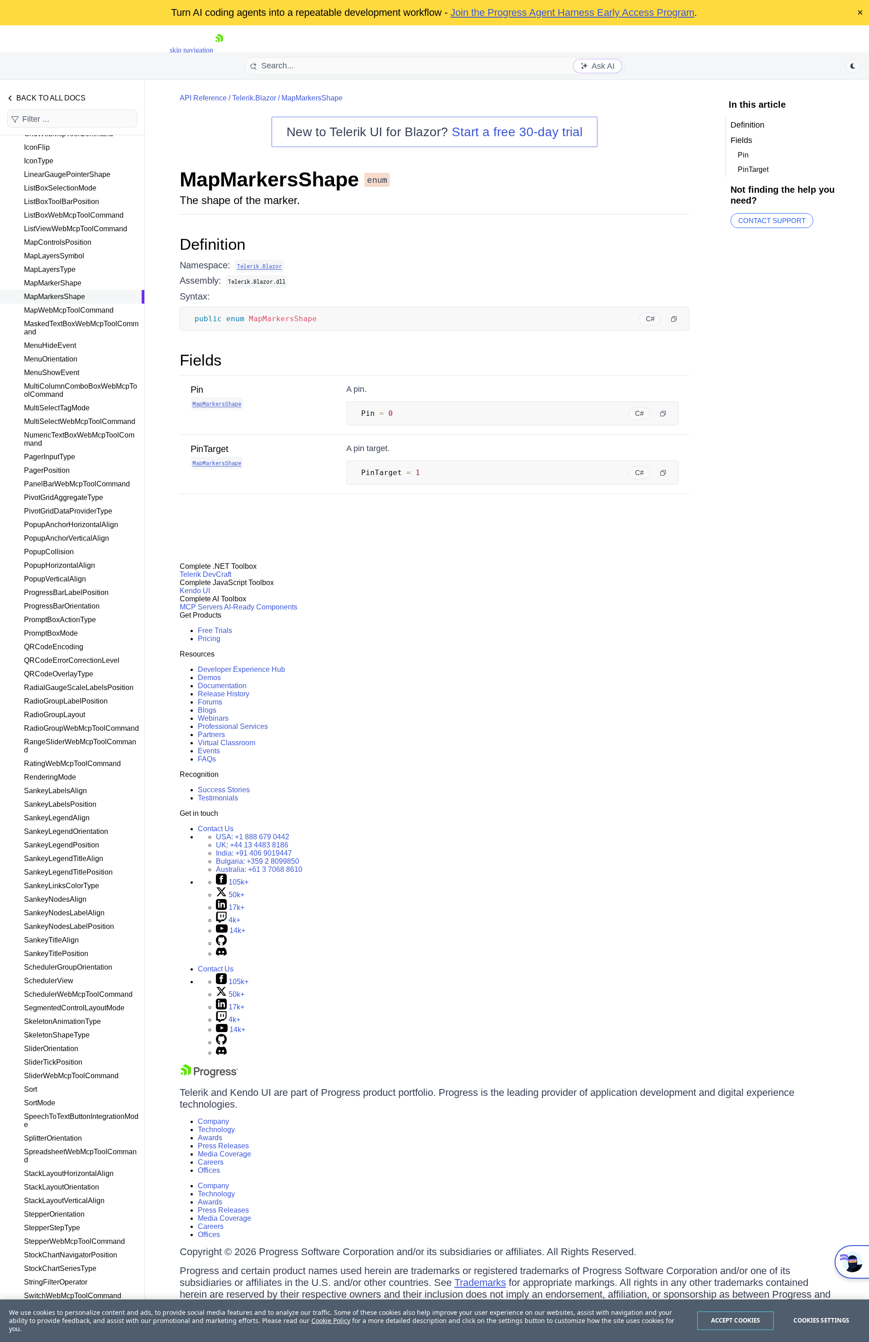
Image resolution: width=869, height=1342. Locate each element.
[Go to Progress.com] (209, 1075)
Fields (201, 360)
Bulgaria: (257, 861)
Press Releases (223, 1146)
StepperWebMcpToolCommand (74, 1241)
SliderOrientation (51, 1048)
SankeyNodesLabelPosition (69, 926)
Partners (211, 734)
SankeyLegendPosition (61, 845)
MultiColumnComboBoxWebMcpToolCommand (80, 390)
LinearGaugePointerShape (67, 174)
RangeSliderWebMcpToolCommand (80, 746)
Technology (216, 1129)
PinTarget (210, 449)
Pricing (209, 638)
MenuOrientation (50, 359)
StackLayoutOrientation (61, 1187)
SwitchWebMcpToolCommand (72, 1295)
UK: (252, 845)
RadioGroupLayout (54, 715)
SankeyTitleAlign (51, 940)
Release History (223, 694)
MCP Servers (201, 607)
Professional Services (233, 726)
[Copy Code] (673, 319)
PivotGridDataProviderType (68, 511)
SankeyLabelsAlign (55, 791)
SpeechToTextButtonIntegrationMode (81, 1120)
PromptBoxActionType (60, 619)
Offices (209, 1170)
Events (209, 751)
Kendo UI (195, 591)
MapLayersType (50, 269)
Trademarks (480, 1282)
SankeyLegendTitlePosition (68, 872)
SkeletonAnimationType (62, 1021)
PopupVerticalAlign (55, 579)
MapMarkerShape (52, 283)
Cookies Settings (821, 1320)
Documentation (222, 686)
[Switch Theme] (852, 66)
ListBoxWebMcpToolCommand (74, 215)
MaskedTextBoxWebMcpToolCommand (81, 328)
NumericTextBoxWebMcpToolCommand (79, 439)
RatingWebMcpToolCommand (72, 763)
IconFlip (37, 147)
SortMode (39, 1103)
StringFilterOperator (55, 1282)
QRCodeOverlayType (58, 674)
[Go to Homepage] (219, 50)
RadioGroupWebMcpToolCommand (81, 728)
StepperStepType (52, 1228)
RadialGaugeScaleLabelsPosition (79, 687)
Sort (30, 1089)
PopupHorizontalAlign (59, 565)
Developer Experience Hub (241, 669)
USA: (252, 837)
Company (213, 1121)
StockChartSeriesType (60, 1268)
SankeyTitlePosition (56, 953)
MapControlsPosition (57, 242)
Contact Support (772, 220)
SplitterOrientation (53, 1138)
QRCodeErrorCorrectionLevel (71, 660)
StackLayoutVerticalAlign (64, 1200)
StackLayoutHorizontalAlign (69, 1173)
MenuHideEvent (50, 345)
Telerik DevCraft (205, 574)
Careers (211, 1162)
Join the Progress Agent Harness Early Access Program (572, 12)
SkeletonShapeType (57, 1035)
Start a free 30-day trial (517, 132)
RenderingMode (50, 777)
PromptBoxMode (51, 633)
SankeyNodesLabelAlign (64, 913)
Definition (212, 244)
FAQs (207, 759)
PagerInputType (49, 457)
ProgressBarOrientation (62, 606)
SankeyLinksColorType (61, 886)
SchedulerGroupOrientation (68, 967)
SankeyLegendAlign (57, 818)
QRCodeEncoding (53, 647)
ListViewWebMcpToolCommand (75, 229)
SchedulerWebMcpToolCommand (78, 994)
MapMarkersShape (54, 296)
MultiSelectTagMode (57, 408)
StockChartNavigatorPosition (70, 1255)
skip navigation (191, 50)
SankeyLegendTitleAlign (63, 858)
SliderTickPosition (53, 1062)
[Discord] (221, 953)
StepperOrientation (54, 1214)
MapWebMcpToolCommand (69, 310)
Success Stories (224, 790)
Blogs (207, 710)
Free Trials (215, 630)
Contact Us (216, 829)
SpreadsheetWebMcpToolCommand (80, 1156)
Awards (210, 1138)
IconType (38, 161)
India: (254, 853)
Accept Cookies (735, 1320)
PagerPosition (47, 470)
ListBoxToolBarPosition (61, 201)
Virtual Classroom (226, 743)
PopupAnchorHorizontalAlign (71, 524)
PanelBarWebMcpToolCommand (77, 484)
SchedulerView (48, 981)
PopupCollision (49, 552)
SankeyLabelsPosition (60, 804)
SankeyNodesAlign (55, 899)
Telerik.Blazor (254, 98)
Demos (209, 677)
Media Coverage (224, 1154)
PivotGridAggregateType (63, 497)
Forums (210, 702)
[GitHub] (221, 943)
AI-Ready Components (260, 607)
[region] (434, 1320)
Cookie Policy (330, 1320)
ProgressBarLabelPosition (66, 592)
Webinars (213, 718)
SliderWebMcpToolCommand (71, 1076)
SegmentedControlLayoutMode (74, 1008)
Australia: (259, 869)
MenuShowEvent (51, 372)
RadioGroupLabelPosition (66, 701)
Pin (197, 390)
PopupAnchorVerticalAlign (66, 538)
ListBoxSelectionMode (60, 188)
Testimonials (218, 798)
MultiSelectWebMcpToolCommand (79, 421)
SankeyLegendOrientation (66, 831)
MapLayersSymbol (54, 256)
